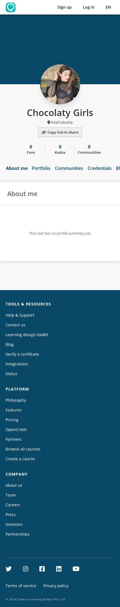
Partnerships (18, 534)
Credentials (100, 168)
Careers (13, 504)
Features (14, 410)
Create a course (20, 458)
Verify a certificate (22, 354)
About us (14, 485)
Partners (13, 439)
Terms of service (21, 585)
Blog (10, 344)
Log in (89, 7)
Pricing (12, 419)
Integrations (17, 364)
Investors (14, 524)
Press (11, 514)
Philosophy (16, 400)
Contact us (15, 324)
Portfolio (41, 168)
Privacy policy (55, 585)
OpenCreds (16, 429)
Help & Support (20, 315)
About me (17, 168)
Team (11, 495)
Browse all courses (23, 449)
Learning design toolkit (27, 334)
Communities (69, 168)
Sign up (64, 7)
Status (11, 373)
